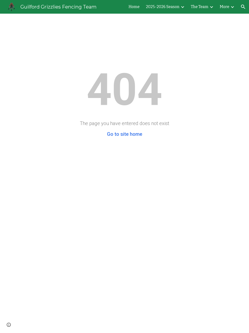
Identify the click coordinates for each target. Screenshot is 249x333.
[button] (243, 7)
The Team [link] (199, 6)
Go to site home (124, 134)
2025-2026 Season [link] (162, 6)
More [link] (224, 6)
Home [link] (134, 6)
